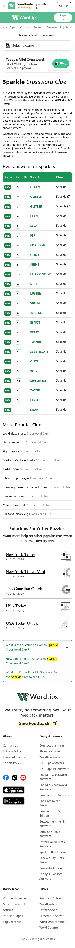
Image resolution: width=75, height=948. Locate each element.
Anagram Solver (50, 898)
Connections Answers (54, 795)
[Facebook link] (6, 778)
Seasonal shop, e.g (27, 514)
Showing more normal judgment (36, 487)
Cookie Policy (12, 763)
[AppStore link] (19, 790)
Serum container (25, 496)
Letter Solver (48, 910)
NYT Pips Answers (51, 763)
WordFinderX (48, 904)
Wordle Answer (49, 757)
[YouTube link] (23, 778)
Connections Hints (52, 745)
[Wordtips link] (24, 17)
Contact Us (10, 745)
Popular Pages (13, 916)
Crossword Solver (30, 27)
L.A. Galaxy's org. (26, 433)
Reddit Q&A (22, 469)
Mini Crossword (14, 904)
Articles (8, 910)
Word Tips (9, 27)
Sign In (63, 17)
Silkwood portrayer (27, 478)
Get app (64, 5)
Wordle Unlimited (15, 898)
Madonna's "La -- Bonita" (31, 460)
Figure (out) (22, 451)
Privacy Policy (12, 751)
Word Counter (49, 928)
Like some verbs (25, 442)
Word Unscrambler (52, 922)
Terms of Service (14, 757)
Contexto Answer (51, 868)
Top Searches (12, 922)
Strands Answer (50, 751)
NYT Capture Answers (54, 769)
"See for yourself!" (26, 505)
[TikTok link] (14, 778)
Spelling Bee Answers (54, 852)
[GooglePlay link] (19, 801)
